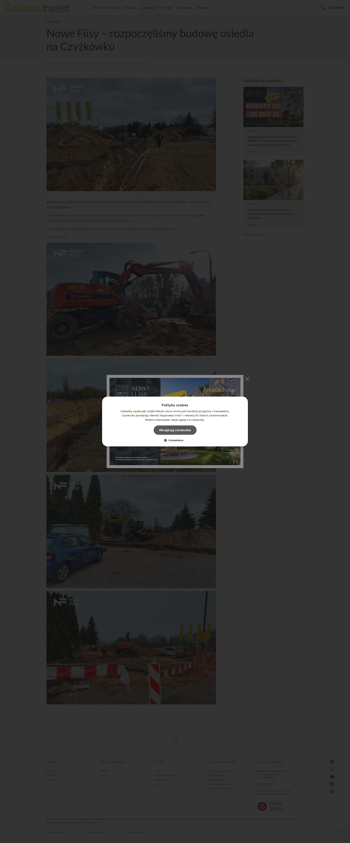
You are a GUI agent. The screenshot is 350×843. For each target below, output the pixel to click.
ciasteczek (139, 411)
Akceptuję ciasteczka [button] (175, 430)
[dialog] (175, 422)
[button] (175, 440)
